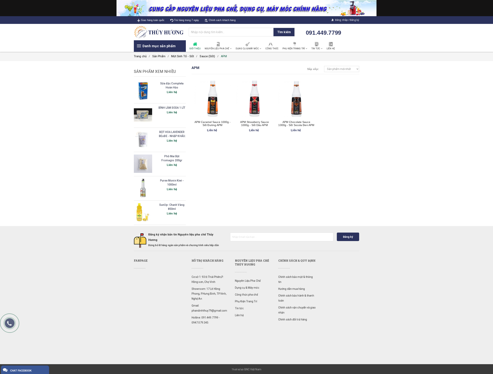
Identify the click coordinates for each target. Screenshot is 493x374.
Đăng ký (354, 20)
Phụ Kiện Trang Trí (246, 301)
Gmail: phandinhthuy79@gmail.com (209, 308)
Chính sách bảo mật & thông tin (295, 279)
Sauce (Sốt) (207, 56)
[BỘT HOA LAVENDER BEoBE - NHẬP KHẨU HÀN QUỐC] (143, 139)
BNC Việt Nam (252, 369)
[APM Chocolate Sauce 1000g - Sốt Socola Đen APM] (296, 99)
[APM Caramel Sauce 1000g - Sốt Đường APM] (213, 99)
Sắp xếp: (313, 69)
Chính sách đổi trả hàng (292, 319)
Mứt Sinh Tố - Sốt (182, 56)
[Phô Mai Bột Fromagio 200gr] (143, 163)
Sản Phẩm (158, 56)
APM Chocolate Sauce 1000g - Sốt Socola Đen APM (296, 123)
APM (224, 56)
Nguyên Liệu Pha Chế (248, 280)
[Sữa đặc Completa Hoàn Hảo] (143, 91)
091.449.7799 (323, 32)
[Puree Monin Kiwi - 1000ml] (143, 188)
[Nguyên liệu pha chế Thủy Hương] (160, 32)
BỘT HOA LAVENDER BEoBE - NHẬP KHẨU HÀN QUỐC (172, 136)
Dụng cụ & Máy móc (247, 287)
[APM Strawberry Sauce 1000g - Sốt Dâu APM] (254, 99)
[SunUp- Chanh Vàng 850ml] (143, 212)
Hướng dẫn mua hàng (291, 288)
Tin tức (239, 308)
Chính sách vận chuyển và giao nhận (297, 310)
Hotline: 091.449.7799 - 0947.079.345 (206, 320)
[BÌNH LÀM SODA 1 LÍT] (143, 115)
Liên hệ (239, 315)
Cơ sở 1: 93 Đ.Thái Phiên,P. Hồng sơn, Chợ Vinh (208, 279)
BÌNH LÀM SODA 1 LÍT (171, 107)
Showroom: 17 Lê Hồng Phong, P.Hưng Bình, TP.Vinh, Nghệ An (209, 293)
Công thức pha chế (246, 294)
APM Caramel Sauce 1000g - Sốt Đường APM (213, 123)
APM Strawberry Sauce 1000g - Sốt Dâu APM (254, 123)
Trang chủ (140, 56)
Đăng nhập (341, 20)
